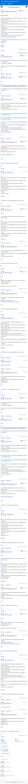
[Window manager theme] (1, 7)
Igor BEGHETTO (9, 172)
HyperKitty (14, 782)
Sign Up (11, 3)
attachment (8, 74)
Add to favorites (5, 753)
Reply (3, 50)
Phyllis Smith (8, 56)
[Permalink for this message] (26, 49)
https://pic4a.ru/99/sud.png (7, 300)
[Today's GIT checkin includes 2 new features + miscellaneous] (26, 7)
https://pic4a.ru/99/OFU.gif (7, 154)
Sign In (4, 3)
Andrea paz (8, 361)
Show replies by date (22, 52)
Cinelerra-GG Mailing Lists (11, 1)
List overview (3, 743)
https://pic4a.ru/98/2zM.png (9, 36)
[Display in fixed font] (24, 49)
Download (4, 746)
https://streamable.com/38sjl (15, 127)
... (1, 70)
